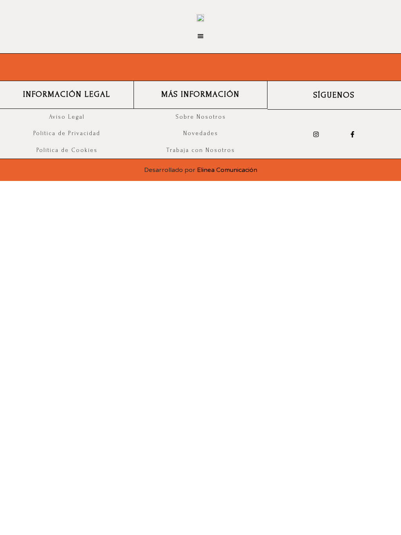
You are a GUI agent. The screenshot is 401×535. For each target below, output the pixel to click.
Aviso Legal (67, 117)
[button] (201, 36)
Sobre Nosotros (200, 117)
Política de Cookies (67, 150)
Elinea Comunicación (227, 170)
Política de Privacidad (66, 133)
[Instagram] (316, 134)
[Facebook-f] (352, 134)
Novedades (200, 133)
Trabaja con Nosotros (200, 150)
